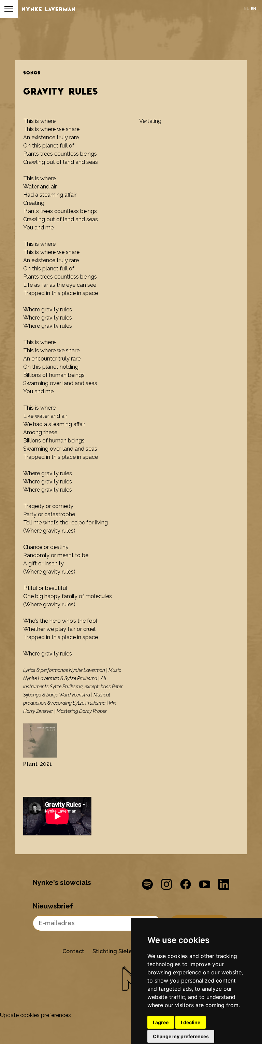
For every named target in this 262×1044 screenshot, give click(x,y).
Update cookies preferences (35, 1015)
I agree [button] (161, 1022)
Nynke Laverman (49, 9)
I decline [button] (190, 1022)
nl (246, 9)
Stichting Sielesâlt (117, 951)
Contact (73, 951)
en (253, 9)
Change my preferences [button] (181, 1036)
